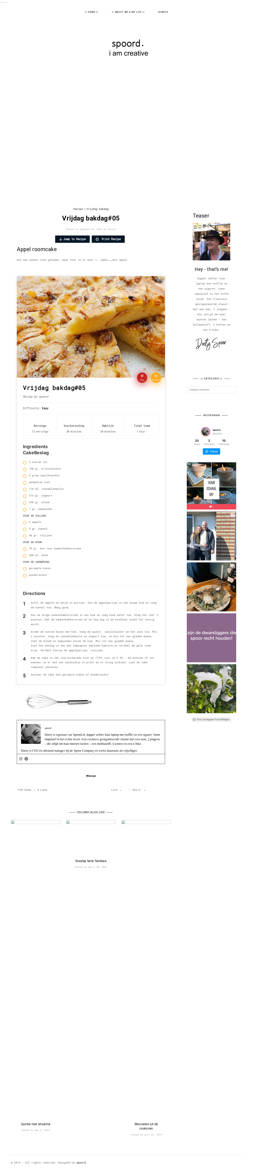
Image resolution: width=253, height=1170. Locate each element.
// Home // (91, 11)
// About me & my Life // (128, 11)
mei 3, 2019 (42, 1130)
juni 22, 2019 (153, 1134)
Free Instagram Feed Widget (213, 719)
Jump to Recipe (74, 239)
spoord (112, 229)
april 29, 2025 (97, 866)
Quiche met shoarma (35, 1124)
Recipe (78, 209)
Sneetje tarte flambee (91, 861)
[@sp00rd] (206, 432)
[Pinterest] (26, 759)
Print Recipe (110, 239)
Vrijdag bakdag (98, 209)
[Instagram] (21, 759)
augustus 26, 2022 (90, 229)
